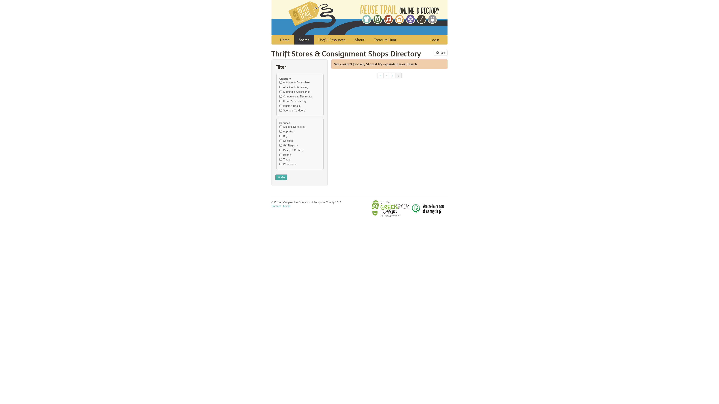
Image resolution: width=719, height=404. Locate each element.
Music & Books (292, 106)
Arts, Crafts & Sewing (295, 87)
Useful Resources (331, 40)
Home (284, 40)
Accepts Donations (294, 126)
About (360, 40)
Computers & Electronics (297, 96)
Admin (286, 206)
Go (282, 177)
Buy (285, 136)
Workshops (289, 164)
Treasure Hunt (385, 40)
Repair (287, 155)
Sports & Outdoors (294, 110)
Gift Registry (290, 145)
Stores (304, 40)
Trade (286, 159)
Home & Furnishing (294, 101)
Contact (276, 206)
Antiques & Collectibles (296, 82)
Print (442, 53)
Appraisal (288, 131)
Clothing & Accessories (296, 92)
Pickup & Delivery (293, 150)
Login (434, 40)
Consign (288, 141)
